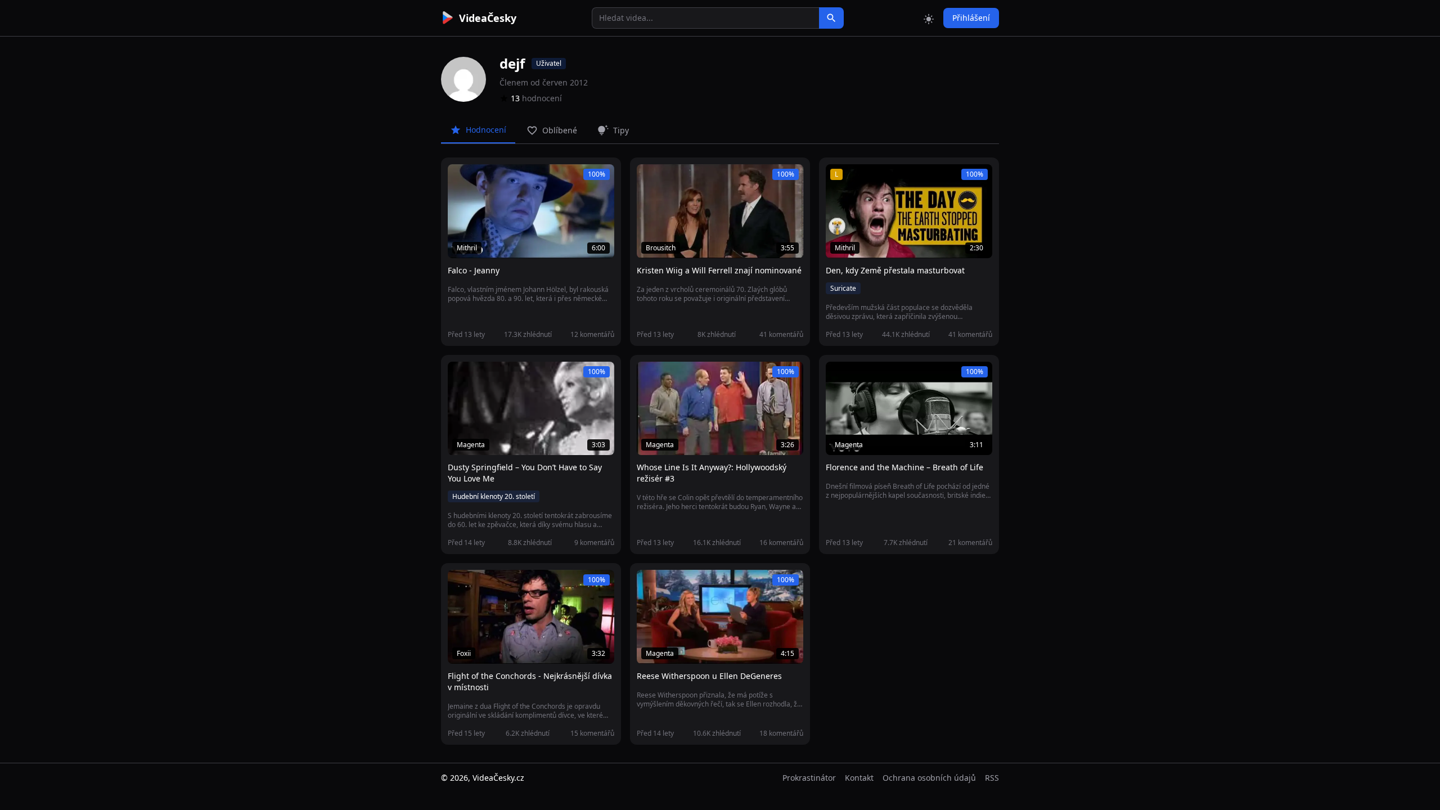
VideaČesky (487, 18)
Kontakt (859, 777)
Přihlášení (971, 17)
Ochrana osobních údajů (929, 777)
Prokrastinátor (809, 777)
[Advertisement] (378, 205)
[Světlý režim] (929, 18)
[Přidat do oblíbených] (461, 179)
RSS (992, 777)
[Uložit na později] (481, 179)
